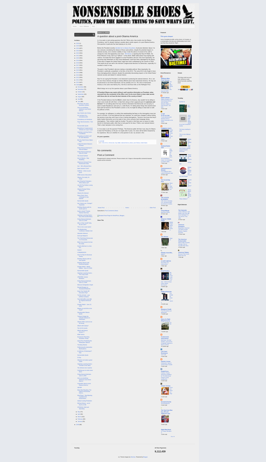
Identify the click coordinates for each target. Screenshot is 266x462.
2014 (77, 72)
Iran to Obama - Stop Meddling (83, 158)
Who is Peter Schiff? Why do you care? (84, 223)
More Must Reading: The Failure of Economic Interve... (84, 391)
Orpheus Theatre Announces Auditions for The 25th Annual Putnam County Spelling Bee (166, 376)
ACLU (106, 142)
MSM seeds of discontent (84, 175)
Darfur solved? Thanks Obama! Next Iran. (83, 211)
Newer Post (101, 207)
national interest (125, 142)
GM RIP (79, 387)
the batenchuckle (166, 402)
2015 (77, 70)
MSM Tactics (80, 334)
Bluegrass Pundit (166, 309)
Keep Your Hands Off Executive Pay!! (83, 291)
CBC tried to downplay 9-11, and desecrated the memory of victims (166, 202)
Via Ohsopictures (165, 403)
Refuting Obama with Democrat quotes (83, 263)
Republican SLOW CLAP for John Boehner (84, 136)
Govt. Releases (84, 26)
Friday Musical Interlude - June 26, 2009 (84, 152)
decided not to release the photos (125, 48)
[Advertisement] (185, 293)
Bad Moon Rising (165, 212)
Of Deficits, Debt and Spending (83, 407)
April (79, 414)
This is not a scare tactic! (84, 227)
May (79, 412)
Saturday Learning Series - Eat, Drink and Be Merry (85, 215)
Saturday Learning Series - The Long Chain (85, 273)
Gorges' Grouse (165, 386)
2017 (77, 65)
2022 (77, 53)
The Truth (163, 354)
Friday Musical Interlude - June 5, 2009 (84, 375)
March (79, 416)
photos (131, 142)
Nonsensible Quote (82, 126)
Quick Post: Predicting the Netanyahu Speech (84, 341)
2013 (77, 75)
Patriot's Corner (166, 361)
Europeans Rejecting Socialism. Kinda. (83, 337)
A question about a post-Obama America (84, 384)
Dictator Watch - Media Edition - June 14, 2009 (84, 267)
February (80, 419)
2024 (77, 48)
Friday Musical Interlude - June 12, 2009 (84, 281)
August (80, 96)
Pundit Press (165, 371)
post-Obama (137, 142)
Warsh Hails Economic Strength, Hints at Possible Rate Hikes (184, 244)
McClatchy (128, 54)
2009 (77, 85)
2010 (103, 142)
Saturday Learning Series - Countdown (85, 132)
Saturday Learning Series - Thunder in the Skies (85, 364)
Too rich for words (82, 328)
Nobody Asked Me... (167, 252)
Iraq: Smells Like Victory (84, 113)
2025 (77, 46)
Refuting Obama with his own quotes (84, 259)
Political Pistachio (166, 291)
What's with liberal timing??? (82, 331)
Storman (133, 457)
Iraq (116, 142)
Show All (173, 436)
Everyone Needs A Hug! (171, 390)
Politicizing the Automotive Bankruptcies (84, 347)
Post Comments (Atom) (111, 210)
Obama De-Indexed (83, 193)
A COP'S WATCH (166, 261)
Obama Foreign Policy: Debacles (83, 189)
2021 (77, 55)
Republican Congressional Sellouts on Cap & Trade (85, 128)
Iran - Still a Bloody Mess (84, 166)
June (79, 101)
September (81, 94)
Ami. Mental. (164, 236)
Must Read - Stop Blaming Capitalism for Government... (84, 397)
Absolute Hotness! (82, 233)
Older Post (153, 207)
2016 (77, 68)
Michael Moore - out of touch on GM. (83, 404)
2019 (77, 60)
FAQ (93, 26)
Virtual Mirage (165, 210)
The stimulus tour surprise (84, 368)
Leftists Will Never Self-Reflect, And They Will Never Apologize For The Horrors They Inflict (184, 215)
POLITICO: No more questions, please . (83, 104)
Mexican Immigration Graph (85, 285)
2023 (77, 50)
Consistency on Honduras (84, 119)
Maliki (119, 142)
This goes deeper (167, 36)
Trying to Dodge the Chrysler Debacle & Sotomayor (83, 318)
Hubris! (79, 250)
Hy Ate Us (182, 101)
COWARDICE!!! (81, 252)
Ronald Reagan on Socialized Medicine (83, 288)
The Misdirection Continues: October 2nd (84, 230)
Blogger (145, 457)
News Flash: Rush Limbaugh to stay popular (83, 197)
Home (74, 26)
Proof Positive (165, 271)
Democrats (111, 142)
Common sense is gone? (189, 183)
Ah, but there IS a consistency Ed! (82, 116)
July (79, 99)
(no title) (189, 106)
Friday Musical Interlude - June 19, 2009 (84, 219)
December (81, 87)
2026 (77, 43)
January (80, 421)
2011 (77, 80)
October (80, 92)
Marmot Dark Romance (171, 186)
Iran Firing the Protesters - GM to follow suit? (84, 181)
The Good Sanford (82, 156)
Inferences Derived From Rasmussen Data (84, 162)
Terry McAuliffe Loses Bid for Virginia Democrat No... (84, 300)
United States (144, 142)
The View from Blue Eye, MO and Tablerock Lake (166, 412)
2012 (77, 77)
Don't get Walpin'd (82, 236)
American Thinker (183, 252)
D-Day (79, 357)
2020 (77, 58)
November (81, 89)
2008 (77, 424)
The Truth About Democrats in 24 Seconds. (85, 238)
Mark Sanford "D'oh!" (83, 168)
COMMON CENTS (166, 128)
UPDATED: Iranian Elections (82, 277)
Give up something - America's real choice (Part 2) (84, 109)
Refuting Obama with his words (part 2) (84, 208)
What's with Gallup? (83, 326)
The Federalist (182, 210)
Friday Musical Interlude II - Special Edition (85, 148)
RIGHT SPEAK (165, 98)
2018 (77, 63)
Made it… (163, 254)
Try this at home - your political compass (83, 295)
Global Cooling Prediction (84, 401)
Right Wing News (166, 429)
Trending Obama (82, 345)
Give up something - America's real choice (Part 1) (84, 379)
